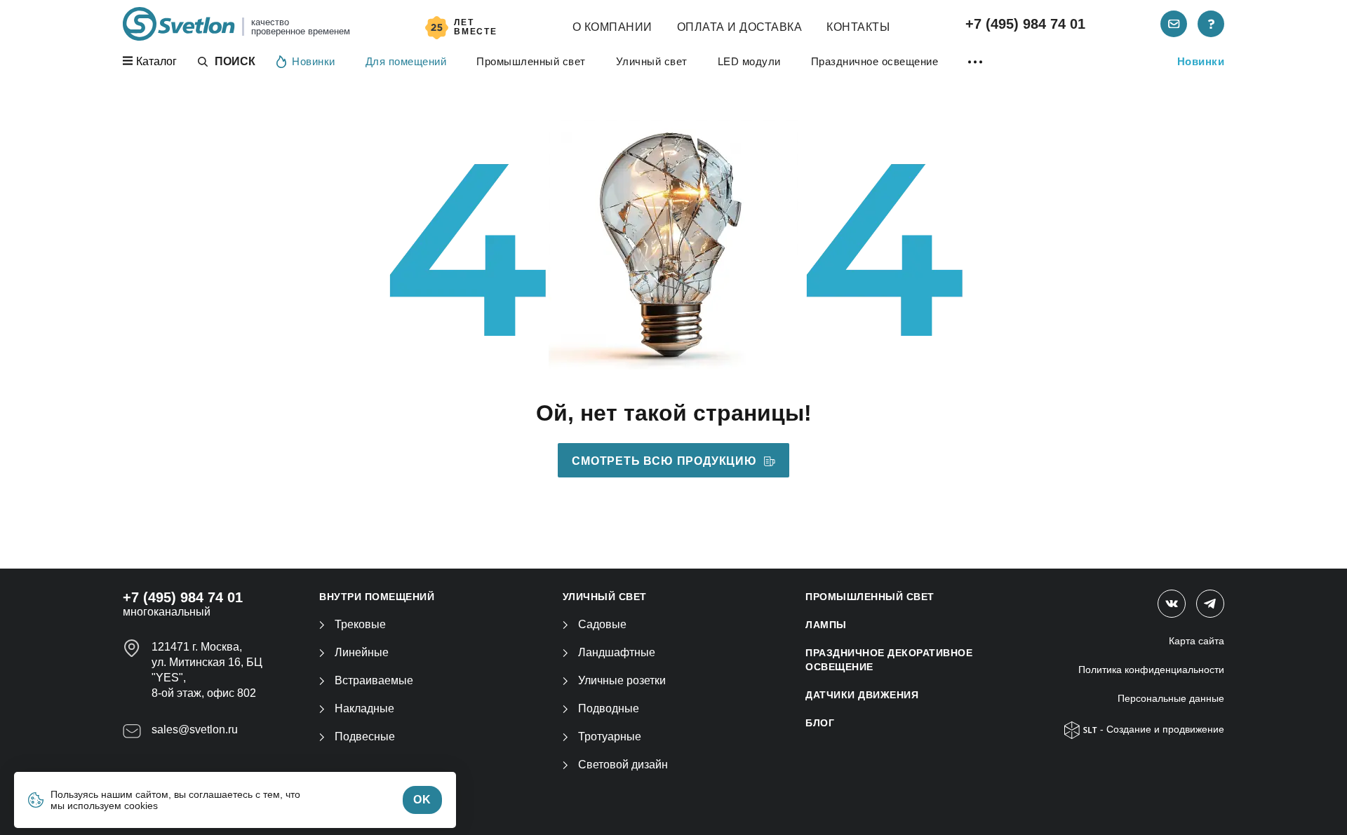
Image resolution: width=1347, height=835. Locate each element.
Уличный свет (652, 61)
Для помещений (406, 61)
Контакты (858, 27)
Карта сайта (1196, 640)
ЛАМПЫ (826, 624)
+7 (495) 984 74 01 (1025, 24)
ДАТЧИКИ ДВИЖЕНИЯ (861, 694)
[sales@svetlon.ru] (1173, 24)
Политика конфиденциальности (1151, 669)
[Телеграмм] (1210, 604)
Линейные (362, 652)
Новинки (313, 61)
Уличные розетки (622, 680)
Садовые (602, 624)
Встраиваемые (374, 680)
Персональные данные (1171, 698)
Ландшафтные (616, 652)
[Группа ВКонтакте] (1172, 604)
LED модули (749, 61)
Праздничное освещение (875, 61)
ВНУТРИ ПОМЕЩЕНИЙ (376, 596)
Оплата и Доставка (740, 27)
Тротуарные (609, 736)
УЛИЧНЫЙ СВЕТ (605, 596)
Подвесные (365, 736)
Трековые (360, 624)
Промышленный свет (531, 61)
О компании (612, 27)
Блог (819, 722)
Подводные (608, 708)
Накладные (364, 708)
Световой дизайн (623, 764)
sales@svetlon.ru (195, 729)
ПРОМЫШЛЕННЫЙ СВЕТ (869, 596)
